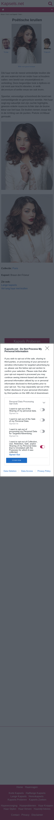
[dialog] (27, 410)
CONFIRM (16, 460)
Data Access (27, 471)
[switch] (42, 409)
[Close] (48, 349)
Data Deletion (10, 471)
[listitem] (27, 402)
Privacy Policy (44, 471)
